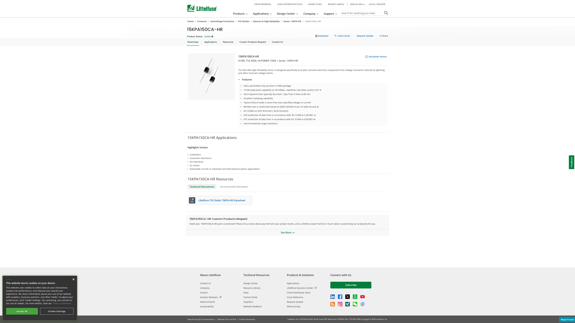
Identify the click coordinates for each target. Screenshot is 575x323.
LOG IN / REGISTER (377, 4)
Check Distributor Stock (298, 292)
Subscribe (351, 285)
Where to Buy (293, 306)
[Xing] (347, 304)
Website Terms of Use (227, 319)
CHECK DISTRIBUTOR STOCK (289, 4)
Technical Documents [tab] (202, 186)
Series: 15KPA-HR (292, 21)
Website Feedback (252, 306)
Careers (204, 292)
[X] (347, 296)
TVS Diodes (243, 21)
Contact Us (205, 283)
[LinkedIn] (332, 296)
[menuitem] (241, 13)
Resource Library (251, 288)
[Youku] (362, 304)
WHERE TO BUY (315, 4)
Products (202, 21)
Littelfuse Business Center (300, 288)
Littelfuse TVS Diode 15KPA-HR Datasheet (221, 200)
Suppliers (248, 301)
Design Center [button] (286, 13)
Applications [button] (261, 13)
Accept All (22, 311)
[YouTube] (362, 296)
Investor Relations (209, 297)
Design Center (250, 283)
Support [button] (329, 13)
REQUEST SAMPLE (336, 4)
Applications (293, 283)
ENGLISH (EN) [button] (356, 4)
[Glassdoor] (355, 296)
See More (286, 232)
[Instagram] (340, 304)
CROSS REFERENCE (262, 4)
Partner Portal (250, 297)
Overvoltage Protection (222, 21)
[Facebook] (340, 296)
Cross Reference (295, 297)
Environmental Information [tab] (234, 186)
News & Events (207, 301)
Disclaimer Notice (378, 56)
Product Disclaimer (247, 319)
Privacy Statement (62, 303)
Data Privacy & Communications (201, 319)
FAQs (246, 292)
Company (204, 288)
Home (190, 21)
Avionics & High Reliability (266, 21)
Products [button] (239, 13)
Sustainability (207, 306)
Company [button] (309, 13)
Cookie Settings (57, 311)
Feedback (571, 162)
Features (247, 79)
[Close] (73, 279)
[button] (211, 77)
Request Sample (295, 301)
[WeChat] (355, 304)
